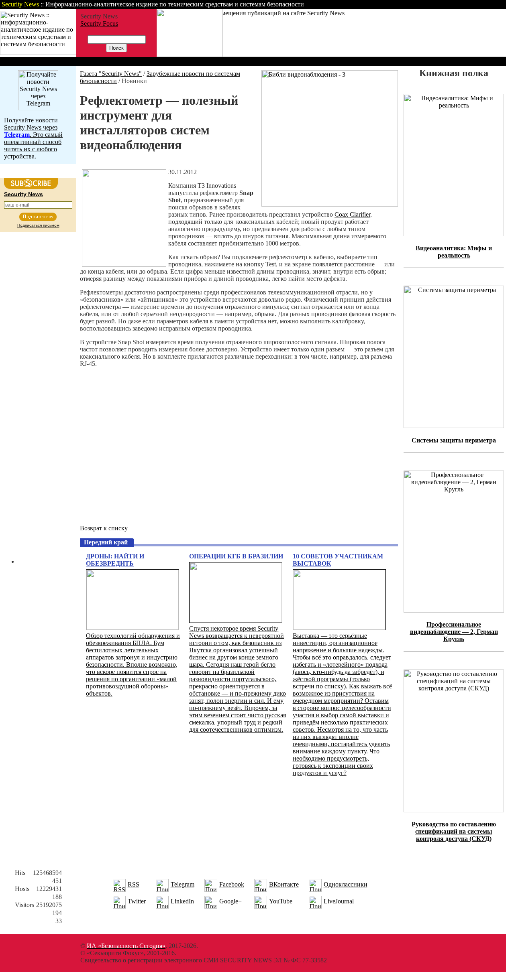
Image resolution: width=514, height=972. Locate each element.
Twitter (137, 901)
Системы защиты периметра (454, 440)
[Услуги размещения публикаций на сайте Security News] (190, 54)
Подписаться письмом (38, 225)
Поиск (403, 4)
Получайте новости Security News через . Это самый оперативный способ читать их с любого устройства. (33, 138)
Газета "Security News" (111, 73)
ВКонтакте (284, 884)
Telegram (182, 884)
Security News (23, 194)
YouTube (280, 901)
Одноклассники (345, 884)
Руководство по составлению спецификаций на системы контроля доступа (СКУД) (454, 831)
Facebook (231, 884)
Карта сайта (481, 4)
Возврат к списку (104, 528)
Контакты (438, 4)
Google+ (230, 901)
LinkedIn (182, 901)
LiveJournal (339, 901)
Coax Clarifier (352, 214)
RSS (133, 884)
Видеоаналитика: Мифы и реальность (454, 252)
